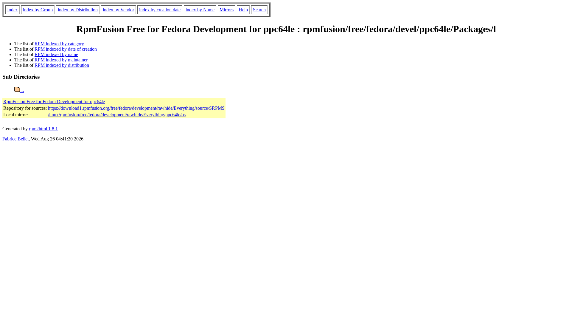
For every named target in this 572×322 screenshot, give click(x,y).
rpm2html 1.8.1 (43, 128)
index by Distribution (78, 9)
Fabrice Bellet (15, 138)
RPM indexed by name (56, 54)
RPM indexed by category (59, 43)
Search (259, 9)
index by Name (200, 9)
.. (22, 90)
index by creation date (160, 9)
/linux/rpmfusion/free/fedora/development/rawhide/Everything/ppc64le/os (117, 114)
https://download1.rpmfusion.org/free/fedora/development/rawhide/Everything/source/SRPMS (136, 108)
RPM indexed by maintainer (61, 59)
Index (12, 9)
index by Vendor (118, 9)
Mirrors (227, 9)
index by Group (38, 9)
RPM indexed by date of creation (66, 49)
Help (243, 9)
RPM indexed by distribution (62, 65)
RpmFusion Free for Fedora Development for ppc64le (54, 101)
